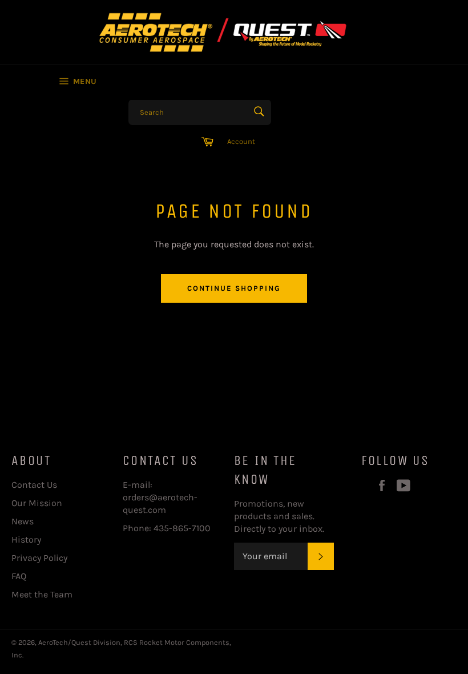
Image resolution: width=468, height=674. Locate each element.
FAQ (18, 576)
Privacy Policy (39, 557)
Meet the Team (41, 594)
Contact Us (34, 484)
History (26, 539)
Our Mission (36, 503)
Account (241, 141)
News (22, 521)
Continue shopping (233, 288)
